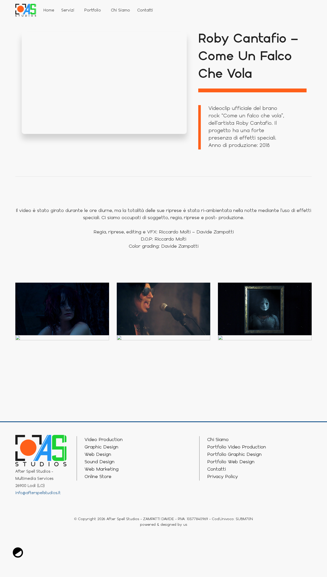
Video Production (104, 439)
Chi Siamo (120, 10)
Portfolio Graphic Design (234, 454)
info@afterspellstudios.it (38, 493)
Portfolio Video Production (236, 447)
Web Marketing (102, 469)
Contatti (145, 10)
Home (48, 10)
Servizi (67, 10)
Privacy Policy (222, 476)
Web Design (98, 454)
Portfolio (92, 10)
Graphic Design (101, 447)
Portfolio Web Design (230, 462)
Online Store (98, 476)
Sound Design (99, 462)
